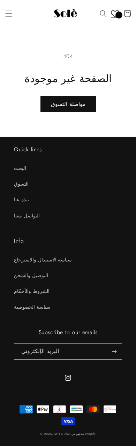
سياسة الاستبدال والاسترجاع (43, 259)
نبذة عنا (21, 199)
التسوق (21, 183)
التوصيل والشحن (31, 275)
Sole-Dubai (62, 434)
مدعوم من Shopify (83, 434)
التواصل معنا (27, 215)
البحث (20, 168)
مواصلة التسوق (68, 104)
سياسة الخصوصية (32, 306)
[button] (8, 13)
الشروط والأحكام (32, 291)
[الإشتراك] (114, 351)
